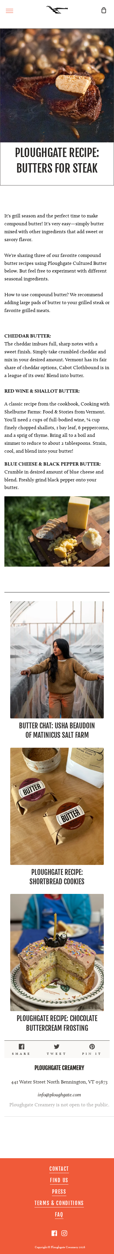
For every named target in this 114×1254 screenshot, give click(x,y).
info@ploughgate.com (59, 1095)
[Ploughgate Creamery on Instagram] (64, 1233)
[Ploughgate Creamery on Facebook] (54, 1233)
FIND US (59, 1180)
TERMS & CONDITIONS (59, 1203)
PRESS (59, 1192)
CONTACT (59, 1169)
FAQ (59, 1215)
